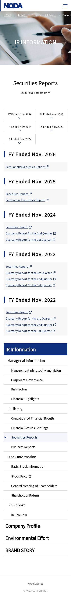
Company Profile (22, 525)
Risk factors (19, 389)
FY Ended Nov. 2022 (19, 139)
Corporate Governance (27, 380)
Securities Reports (24, 437)
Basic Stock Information (28, 466)
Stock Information (21, 456)
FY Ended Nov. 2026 (20, 114)
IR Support (16, 504)
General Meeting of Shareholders (34, 485)
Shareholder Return (25, 495)
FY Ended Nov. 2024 (20, 127)
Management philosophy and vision (36, 370)
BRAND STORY (20, 550)
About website (35, 583)
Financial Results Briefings (29, 427)
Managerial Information (26, 360)
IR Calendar (19, 515)
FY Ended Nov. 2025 (51, 114)
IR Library (14, 408)
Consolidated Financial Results (33, 418)
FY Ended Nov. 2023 (51, 127)
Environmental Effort (27, 538)
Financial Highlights (25, 398)
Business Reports (23, 446)
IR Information (20, 349)
